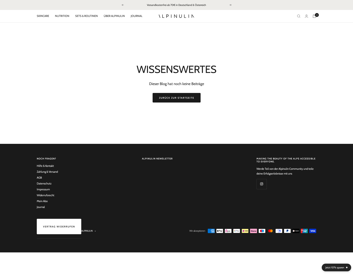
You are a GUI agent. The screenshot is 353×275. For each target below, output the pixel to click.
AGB (39, 177)
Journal (41, 207)
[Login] (306, 16)
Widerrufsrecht (45, 195)
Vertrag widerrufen (59, 226)
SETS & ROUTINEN (86, 16)
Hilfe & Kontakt (45, 166)
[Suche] (298, 16)
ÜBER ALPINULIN (114, 16)
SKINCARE (43, 16)
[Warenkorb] (314, 16)
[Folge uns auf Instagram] (261, 184)
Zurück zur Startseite (176, 97)
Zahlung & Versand (47, 171)
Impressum (43, 189)
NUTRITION (62, 16)
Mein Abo (42, 201)
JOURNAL (136, 16)
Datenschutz (44, 183)
